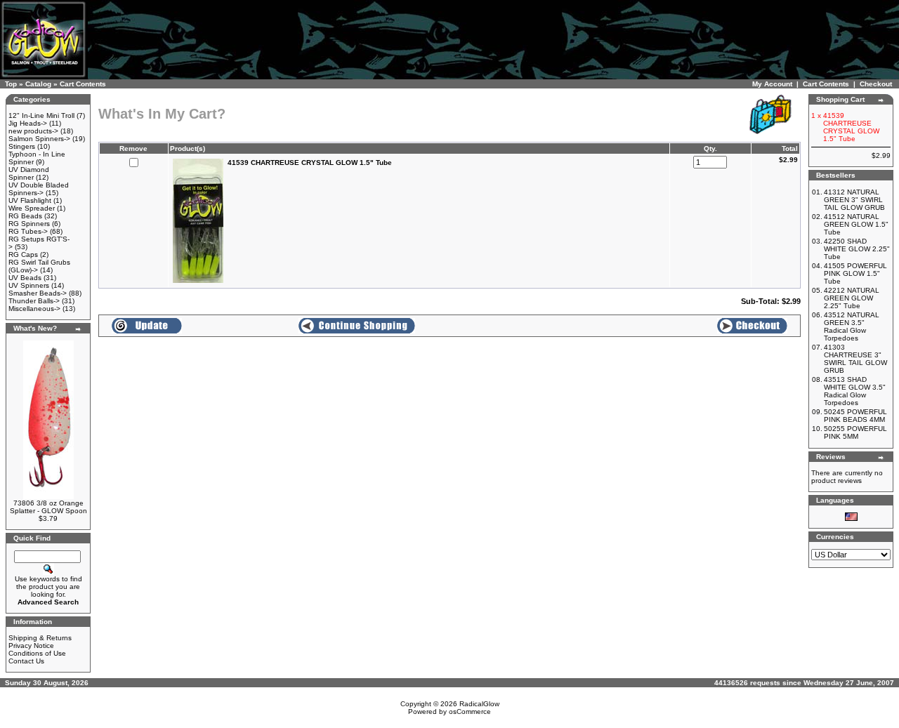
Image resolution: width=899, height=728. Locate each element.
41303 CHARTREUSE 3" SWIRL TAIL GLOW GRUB (855, 358)
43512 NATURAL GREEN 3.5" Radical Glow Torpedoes (851, 326)
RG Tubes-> (28, 231)
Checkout (876, 84)
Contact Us (26, 661)
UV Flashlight (29, 200)
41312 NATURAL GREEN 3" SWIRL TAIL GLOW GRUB (854, 199)
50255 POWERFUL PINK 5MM (855, 432)
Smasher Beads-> (37, 293)
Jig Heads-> (27, 123)
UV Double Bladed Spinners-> (38, 189)
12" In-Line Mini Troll (41, 115)
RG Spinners (29, 223)
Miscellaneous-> (34, 308)
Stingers (21, 146)
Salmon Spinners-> (39, 139)
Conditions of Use (37, 653)
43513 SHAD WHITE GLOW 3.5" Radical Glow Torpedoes (855, 391)
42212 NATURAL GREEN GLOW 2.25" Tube (851, 298)
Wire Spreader (31, 208)
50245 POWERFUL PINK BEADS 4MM (855, 415)
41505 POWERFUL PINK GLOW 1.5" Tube (855, 273)
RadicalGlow (479, 704)
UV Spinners (28, 285)
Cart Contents (83, 84)
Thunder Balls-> (34, 301)
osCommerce (470, 711)
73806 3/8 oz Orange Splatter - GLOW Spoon (48, 507)
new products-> (33, 131)
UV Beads (24, 278)
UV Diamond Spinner (28, 173)
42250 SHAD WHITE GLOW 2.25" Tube (857, 248)
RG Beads (25, 216)
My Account (772, 84)
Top (11, 84)
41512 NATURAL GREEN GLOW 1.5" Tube (856, 224)
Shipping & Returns (40, 638)
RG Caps (23, 254)
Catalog (38, 84)
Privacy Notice (31, 645)
